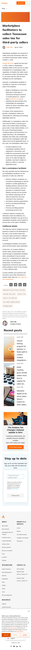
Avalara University (6, 607)
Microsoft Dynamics (7, 572)
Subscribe (15, 495)
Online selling (9, 294)
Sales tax (22, 294)
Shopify (4, 585)
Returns (19, 531)
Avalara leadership (6, 541)
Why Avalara (5, 526)
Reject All (15, 635)
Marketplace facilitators (14, 290)
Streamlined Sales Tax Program (7, 533)
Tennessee (7, 306)
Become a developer (7, 550)
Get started (21, 3)
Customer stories (6, 537)
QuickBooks (5, 579)
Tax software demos (22, 534)
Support (4, 604)
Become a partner (6, 547)
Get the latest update (15, 447)
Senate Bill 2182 (7, 63)
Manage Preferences (24, 635)
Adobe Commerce (6, 569)
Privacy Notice (15, 488)
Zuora (3, 592)
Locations (4, 557)
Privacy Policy (19, 631)
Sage (3, 582)
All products (20, 541)
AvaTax (18, 528)
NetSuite (4, 575)
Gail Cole (10, 47)
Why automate (5, 529)
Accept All (6, 635)
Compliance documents (22, 538)
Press (3, 554)
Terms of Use (13, 628)
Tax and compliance (11, 302)
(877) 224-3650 (20, 569)
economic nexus (14, 99)
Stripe (3, 588)
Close (29, 611)
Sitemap (4, 560)
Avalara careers (6, 544)
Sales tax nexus (10, 298)
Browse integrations (7, 595)
